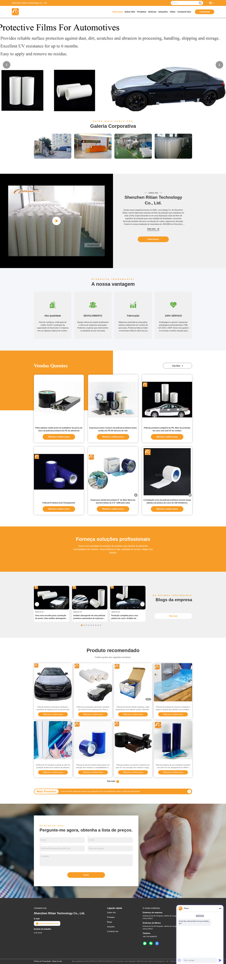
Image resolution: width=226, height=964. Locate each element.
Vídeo (172, 12)
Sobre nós (130, 12)
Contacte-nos (184, 12)
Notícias (152, 12)
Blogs (109, 922)
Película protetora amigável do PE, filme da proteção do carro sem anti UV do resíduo (167, 429)
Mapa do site (57, 961)
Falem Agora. (153, 239)
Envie (86, 875)
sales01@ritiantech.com (48, 923)
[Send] (220, 960)
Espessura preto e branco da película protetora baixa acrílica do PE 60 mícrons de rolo (113, 429)
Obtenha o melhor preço (59, 437)
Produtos (141, 12)
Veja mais (151, 229)
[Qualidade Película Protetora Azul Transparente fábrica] (59, 472)
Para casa (117, 12)
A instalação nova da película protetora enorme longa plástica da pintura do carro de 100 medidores (167, 501)
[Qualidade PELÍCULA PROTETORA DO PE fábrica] (113, 111)
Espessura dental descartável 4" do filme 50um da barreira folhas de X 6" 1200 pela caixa (113, 501)
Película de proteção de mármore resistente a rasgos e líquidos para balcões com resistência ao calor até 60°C (173, 708)
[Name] (200, 3)
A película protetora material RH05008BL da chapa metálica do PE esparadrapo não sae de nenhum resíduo (106, 791)
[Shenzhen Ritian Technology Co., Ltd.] (25, 11)
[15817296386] (145, 943)
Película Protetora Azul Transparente (58, 503)
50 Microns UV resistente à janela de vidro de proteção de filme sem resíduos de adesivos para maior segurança (53, 766)
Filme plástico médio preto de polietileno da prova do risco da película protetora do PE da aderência (58, 429)
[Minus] (220, 908)
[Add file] (179, 960)
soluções (163, 12)
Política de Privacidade (42, 961)
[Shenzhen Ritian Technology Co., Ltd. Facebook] (157, 943)
